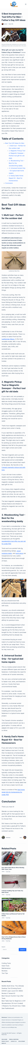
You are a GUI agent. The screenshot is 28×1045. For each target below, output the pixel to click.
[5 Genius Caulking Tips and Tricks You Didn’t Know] (14, 881)
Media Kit (4, 1043)
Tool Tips (11, 24)
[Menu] (25, 4)
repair (4, 792)
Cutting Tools (6, 963)
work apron (19, 553)
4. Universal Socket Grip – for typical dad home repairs (17, 170)
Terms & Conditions (13, 1039)
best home (21, 789)
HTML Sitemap (21, 1041)
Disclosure (4, 1039)
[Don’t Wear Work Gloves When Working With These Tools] (14, 858)
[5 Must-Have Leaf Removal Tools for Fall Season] (14, 905)
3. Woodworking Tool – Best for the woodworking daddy (16, 163)
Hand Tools (5, 966)
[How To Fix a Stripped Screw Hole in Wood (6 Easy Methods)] (14, 928)
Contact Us (14, 1041)
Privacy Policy (5, 1041)
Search (3, 947)
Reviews (4, 971)
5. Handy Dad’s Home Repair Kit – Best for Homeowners (16, 178)
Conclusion (9, 183)
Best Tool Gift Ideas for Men (14, 143)
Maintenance (6, 968)
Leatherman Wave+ (8, 339)
